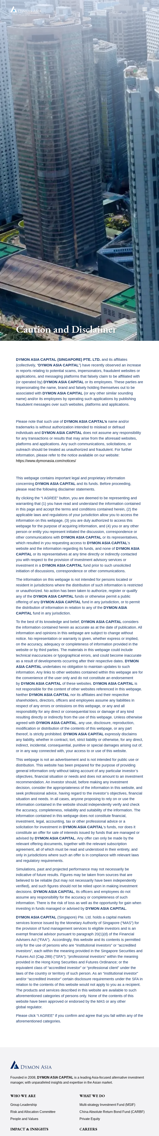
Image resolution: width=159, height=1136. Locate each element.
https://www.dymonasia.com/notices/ (46, 461)
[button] (145, 9)
